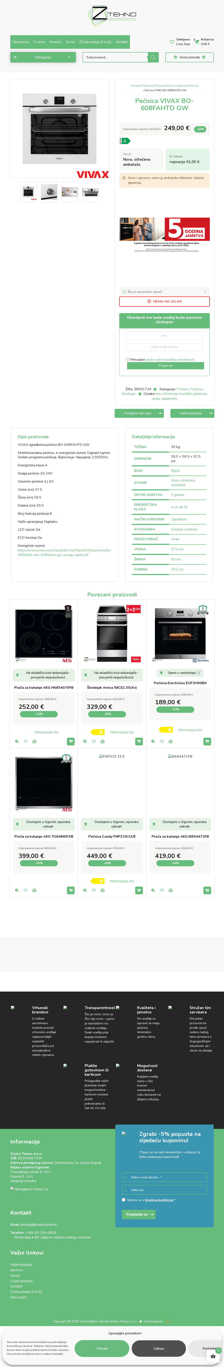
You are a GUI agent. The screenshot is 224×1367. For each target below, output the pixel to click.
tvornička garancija (193, 393)
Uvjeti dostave (21, 1281)
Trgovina (147, 85)
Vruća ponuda (189, 57)
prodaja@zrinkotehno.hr (39, 1224)
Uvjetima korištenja (159, 1200)
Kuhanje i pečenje (184, 529)
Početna (135, 85)
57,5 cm (177, 549)
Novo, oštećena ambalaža (183, 482)
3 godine (177, 494)
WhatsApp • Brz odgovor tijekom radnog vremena (50, 1237)
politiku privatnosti (180, 359)
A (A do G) (179, 507)
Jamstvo (16, 1270)
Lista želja (25, 741)
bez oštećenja (167, 393)
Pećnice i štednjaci (176, 85)
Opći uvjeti (18, 1297)
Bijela (175, 470)
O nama (39, 42)
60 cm (176, 559)
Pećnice (193, 85)
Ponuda (159, 85)
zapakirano (169, 398)
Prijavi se (166, 365)
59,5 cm (177, 569)
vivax (156, 398)
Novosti (55, 42)
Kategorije (43, 57)
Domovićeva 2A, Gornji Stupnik (77, 1162)
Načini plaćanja (21, 1264)
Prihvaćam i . (162, 359)
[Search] (153, 57)
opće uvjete (155, 359)
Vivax (175, 539)
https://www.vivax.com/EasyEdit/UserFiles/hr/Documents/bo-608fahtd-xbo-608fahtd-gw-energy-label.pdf (65, 552)
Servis (70, 42)
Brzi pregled (17, 741)
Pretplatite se (137, 1214)
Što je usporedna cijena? (145, 291)
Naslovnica (20, 42)
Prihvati (102, 1348)
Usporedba (34, 741)
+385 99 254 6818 (40, 1232)
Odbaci (159, 1348)
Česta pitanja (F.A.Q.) (95, 42)
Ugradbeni (179, 519)
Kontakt (122, 42)
